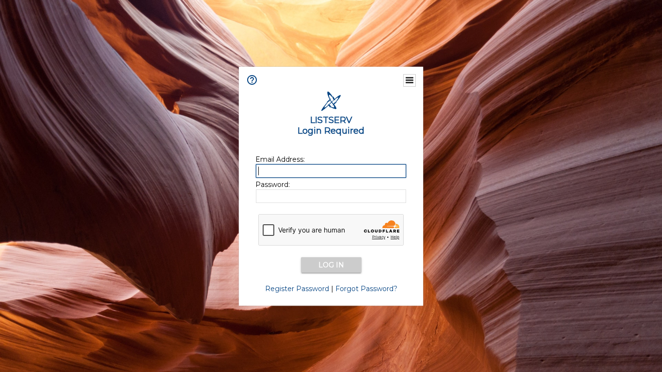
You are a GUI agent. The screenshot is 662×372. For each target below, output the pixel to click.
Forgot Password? (366, 288)
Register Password (297, 288)
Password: (272, 184)
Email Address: (280, 159)
